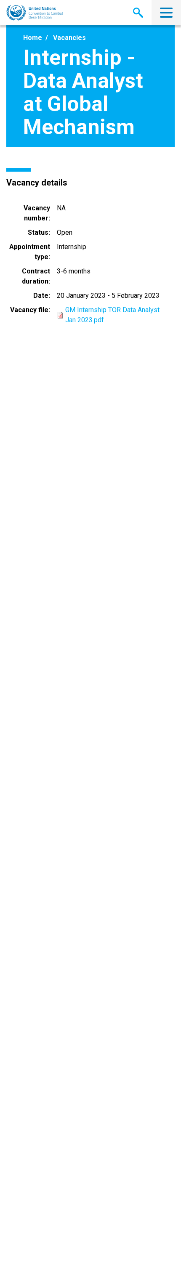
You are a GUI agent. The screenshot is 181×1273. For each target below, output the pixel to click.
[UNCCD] (34, 12)
